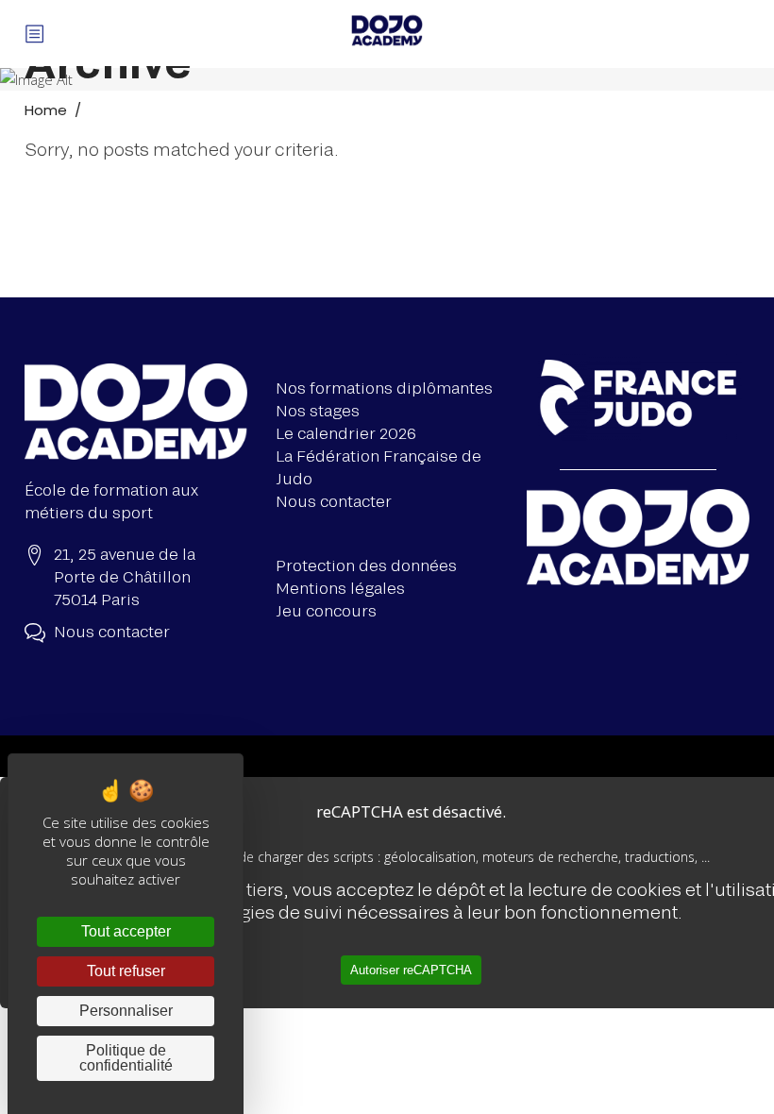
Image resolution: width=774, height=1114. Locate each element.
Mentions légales (340, 588)
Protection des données (366, 565)
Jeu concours (326, 610)
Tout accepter (126, 931)
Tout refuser (126, 971)
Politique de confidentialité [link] (126, 1057)
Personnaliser (126, 1011)
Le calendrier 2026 (346, 433)
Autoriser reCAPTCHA (411, 970)
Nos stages (318, 410)
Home (46, 110)
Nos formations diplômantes (384, 388)
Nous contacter (334, 501)
